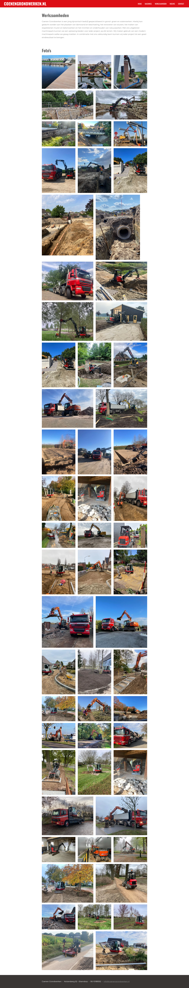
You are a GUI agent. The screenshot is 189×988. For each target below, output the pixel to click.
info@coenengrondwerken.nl (117, 981)
